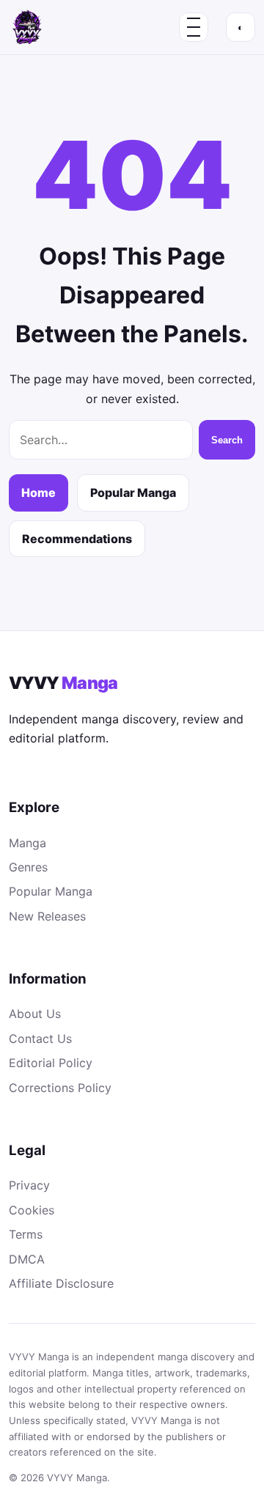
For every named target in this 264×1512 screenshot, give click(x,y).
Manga (27, 843)
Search (227, 440)
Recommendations (77, 538)
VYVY (63, 683)
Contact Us (40, 1038)
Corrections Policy (60, 1087)
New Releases (47, 916)
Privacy (29, 1185)
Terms (26, 1234)
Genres (28, 867)
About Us (35, 1013)
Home (38, 492)
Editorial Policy (50, 1062)
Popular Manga (133, 492)
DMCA (27, 1259)
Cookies (31, 1210)
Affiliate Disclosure (61, 1283)
